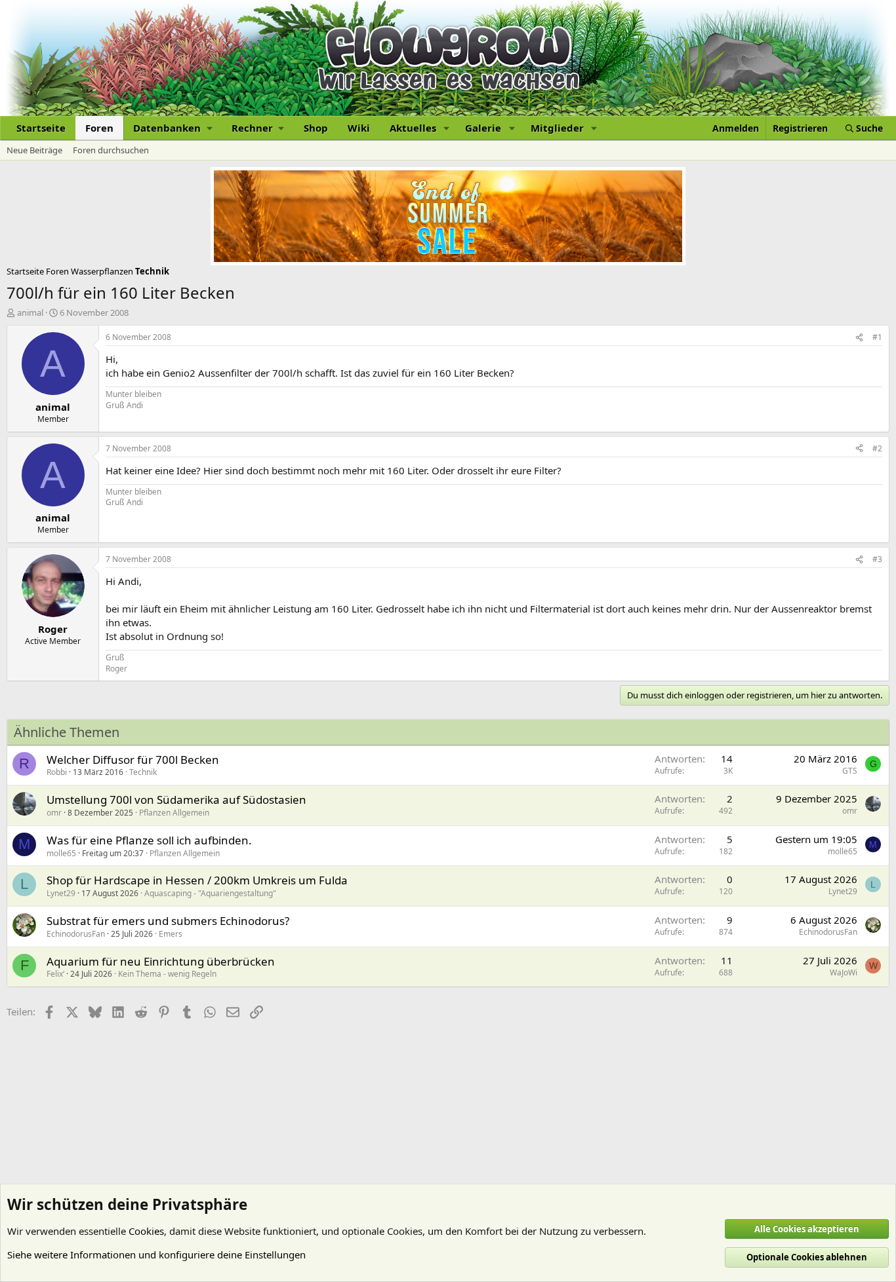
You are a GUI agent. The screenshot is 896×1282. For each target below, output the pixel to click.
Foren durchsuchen (111, 150)
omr (54, 812)
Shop (316, 127)
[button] (172, 128)
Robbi (57, 772)
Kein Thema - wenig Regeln (167, 973)
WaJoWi (843, 972)
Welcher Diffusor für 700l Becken (133, 759)
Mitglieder (557, 127)
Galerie (483, 127)
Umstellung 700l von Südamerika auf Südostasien (176, 799)
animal (30, 312)
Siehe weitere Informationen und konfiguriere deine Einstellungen (156, 1254)
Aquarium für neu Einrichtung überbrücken (161, 961)
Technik (143, 772)
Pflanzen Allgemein (174, 812)
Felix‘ (55, 973)
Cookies (146, 1230)
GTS (849, 770)
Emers (170, 933)
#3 (877, 559)
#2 (877, 448)
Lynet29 (61, 893)
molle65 (61, 853)
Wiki (359, 127)
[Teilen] (859, 337)
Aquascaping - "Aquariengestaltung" (210, 893)
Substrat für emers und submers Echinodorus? (168, 920)
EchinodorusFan (76, 933)
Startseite (41, 127)
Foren (99, 127)
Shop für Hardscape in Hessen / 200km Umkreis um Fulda (197, 880)
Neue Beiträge (34, 150)
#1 (877, 337)
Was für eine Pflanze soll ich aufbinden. (149, 840)
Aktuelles (413, 127)
